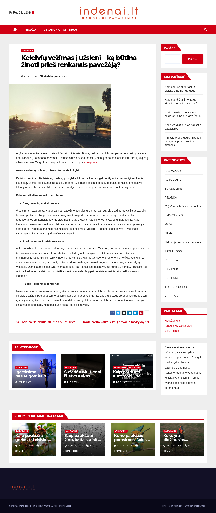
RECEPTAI (172, 260)
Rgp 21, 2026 (124, 446)
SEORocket (172, 330)
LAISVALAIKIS (174, 215)
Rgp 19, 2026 (174, 446)
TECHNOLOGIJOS (176, 287)
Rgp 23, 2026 (25, 446)
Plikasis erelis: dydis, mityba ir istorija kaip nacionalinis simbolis (183, 141)
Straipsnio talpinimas (61, 29)
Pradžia (30, 29)
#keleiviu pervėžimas (55, 76)
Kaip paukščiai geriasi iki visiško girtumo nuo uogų (33, 439)
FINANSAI (171, 197)
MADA (169, 224)
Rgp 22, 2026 (75, 446)
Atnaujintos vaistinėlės (178, 325)
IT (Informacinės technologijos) (183, 206)
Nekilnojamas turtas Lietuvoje (183, 242)
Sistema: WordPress (19, 506)
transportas (91, 162)
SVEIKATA (171, 278)
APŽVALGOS (173, 170)
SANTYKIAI (172, 269)
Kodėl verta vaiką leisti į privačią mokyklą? (115, 322)
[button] (205, 29)
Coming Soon (175, 506)
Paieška (169, 47)
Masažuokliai (173, 320)
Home (163, 506)
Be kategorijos (173, 188)
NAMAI (169, 233)
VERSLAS (171, 296)
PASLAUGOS (27, 50)
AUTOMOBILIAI (120, 367)
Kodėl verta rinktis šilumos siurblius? (47, 322)
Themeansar (65, 506)
